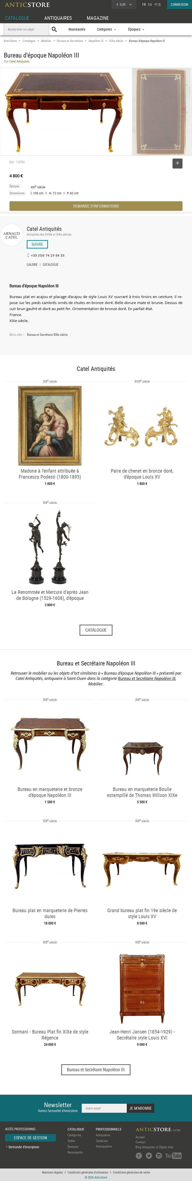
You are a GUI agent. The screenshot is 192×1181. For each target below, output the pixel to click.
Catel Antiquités (44, 228)
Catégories (74, 1135)
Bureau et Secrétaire (70, 41)
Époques (73, 1146)
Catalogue (29, 41)
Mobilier (46, 41)
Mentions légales (52, 1172)
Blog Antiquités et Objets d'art (155, 1147)
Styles (71, 1140)
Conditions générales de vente (131, 1172)
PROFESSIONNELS (108, 1129)
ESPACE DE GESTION (30, 1137)
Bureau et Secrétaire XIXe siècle (47, 334)
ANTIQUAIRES (58, 18)
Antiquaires (103, 1135)
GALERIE (32, 265)
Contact (141, 1142)
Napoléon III (96, 41)
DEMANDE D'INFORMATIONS (96, 206)
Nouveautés (76, 29)
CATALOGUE (17, 18)
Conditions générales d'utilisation (88, 1172)
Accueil (140, 1137)
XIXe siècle (116, 41)
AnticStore (10, 41)
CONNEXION (179, 4)
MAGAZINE (98, 18)
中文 (157, 4)
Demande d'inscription (23, 1146)
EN (150, 4)
